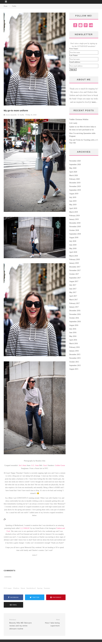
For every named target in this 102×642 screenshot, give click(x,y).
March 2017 (73, 300)
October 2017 (74, 274)
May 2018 (72, 248)
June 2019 (72, 201)
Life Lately (73, 123)
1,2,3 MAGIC (25, 528)
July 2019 (72, 197)
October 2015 (74, 362)
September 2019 (75, 190)
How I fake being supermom (52, 623)
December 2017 (74, 267)
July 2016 (72, 329)
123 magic (8, 588)
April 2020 (73, 172)
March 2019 (73, 212)
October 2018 (74, 230)
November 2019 (75, 186)
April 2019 (73, 208)
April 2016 (73, 340)
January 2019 (74, 219)
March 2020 (73, 175)
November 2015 (75, 358)
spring (40, 588)
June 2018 (72, 245)
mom (23, 588)
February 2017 (74, 303)
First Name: (73, 49)
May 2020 (72, 168)
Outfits (22, 115)
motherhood (31, 588)
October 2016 (74, 318)
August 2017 (73, 281)
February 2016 (74, 347)
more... (94, 102)
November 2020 (75, 161)
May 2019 (72, 205)
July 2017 (72, 285)
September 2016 (75, 321)
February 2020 (74, 179)
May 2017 (72, 292)
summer (47, 588)
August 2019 (73, 194)
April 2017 (73, 296)
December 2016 (74, 311)
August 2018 (73, 237)
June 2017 (72, 289)
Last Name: (73, 55)
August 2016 (73, 325)
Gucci (45, 465)
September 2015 (75, 365)
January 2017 (74, 307)
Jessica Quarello (11, 115)
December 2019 (74, 183)
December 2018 (74, 223)
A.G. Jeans (35, 465)
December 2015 (74, 354)
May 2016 (72, 336)
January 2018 (74, 263)
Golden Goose (60, 465)
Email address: (74, 62)
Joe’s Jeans (22, 465)
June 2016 (72, 332)
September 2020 (75, 164)
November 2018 (75, 227)
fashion (16, 588)
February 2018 (74, 259)
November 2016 (75, 314)
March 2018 (73, 256)
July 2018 (72, 241)
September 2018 (75, 234)
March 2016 (73, 343)
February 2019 (74, 216)
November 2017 (75, 270)
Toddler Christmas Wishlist (78, 119)
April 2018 (73, 252)
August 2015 (73, 369)
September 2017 (75, 278)
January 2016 (74, 351)
